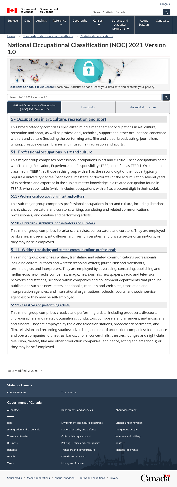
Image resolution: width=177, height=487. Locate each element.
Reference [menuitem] (59, 20)
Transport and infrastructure (78, 449)
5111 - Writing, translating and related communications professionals (63, 250)
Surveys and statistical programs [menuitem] (120, 24)
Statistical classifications (96, 36)
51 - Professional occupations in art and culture (51, 152)
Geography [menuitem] (79, 20)
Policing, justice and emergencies (80, 443)
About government (126, 410)
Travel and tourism (18, 436)
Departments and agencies (77, 410)
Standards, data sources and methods (48, 36)
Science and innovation (129, 422)
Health (11, 456)
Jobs (9, 422)
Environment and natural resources (82, 422)
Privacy (114, 478)
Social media (14, 478)
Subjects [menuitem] (13, 20)
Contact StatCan (16, 392)
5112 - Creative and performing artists (40, 305)
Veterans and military (128, 436)
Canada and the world (74, 456)
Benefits (12, 449)
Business (12, 443)
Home (11, 36)
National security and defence (78, 429)
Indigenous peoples (127, 429)
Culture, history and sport (76, 436)
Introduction (88, 107)
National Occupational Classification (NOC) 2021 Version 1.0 (34, 107)
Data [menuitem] (27, 20)
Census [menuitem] (98, 20)
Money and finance (72, 463)
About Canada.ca (64, 478)
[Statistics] (89, 71)
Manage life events (127, 449)
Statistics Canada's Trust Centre (32, 87)
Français (164, 4)
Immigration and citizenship (23, 429)
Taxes (10, 463)
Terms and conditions (92, 478)
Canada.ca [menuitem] (162, 20)
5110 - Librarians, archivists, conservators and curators (53, 223)
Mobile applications (38, 478)
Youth (119, 443)
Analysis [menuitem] (41, 20)
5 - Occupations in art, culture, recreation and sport (58, 119)
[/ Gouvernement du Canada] (32, 11)
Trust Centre (68, 392)
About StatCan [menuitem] (144, 22)
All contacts (14, 410)
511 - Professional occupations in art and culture (48, 196)
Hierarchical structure (143, 107)
